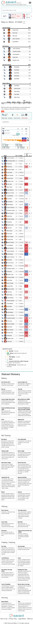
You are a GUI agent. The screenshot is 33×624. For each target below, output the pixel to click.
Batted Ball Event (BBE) (24, 399)
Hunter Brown (17, 88)
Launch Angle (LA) (22, 382)
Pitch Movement (22, 510)
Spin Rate (20, 522)
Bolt (19, 601)
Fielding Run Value (22, 569)
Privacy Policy (13, 619)
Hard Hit (11, 351)
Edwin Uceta (17, 97)
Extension (4, 530)
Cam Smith (9, 198)
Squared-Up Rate (22, 477)
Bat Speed (4, 439)
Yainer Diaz (14, 33)
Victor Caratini (10, 213)
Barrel (11, 353)
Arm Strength (21, 546)
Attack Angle (21, 451)
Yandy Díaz (9, 163)
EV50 (2, 419)
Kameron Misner (10, 251)
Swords (20, 492)
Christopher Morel (11, 161)
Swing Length (5, 451)
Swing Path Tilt (5, 477)
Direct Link (4, 118)
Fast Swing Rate (22, 439)
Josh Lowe (14, 35)
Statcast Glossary (10, 374)
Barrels (3, 389)
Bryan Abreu (17, 91)
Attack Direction (22, 462)
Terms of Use (4, 619)
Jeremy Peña (15, 30)
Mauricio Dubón (10, 193)
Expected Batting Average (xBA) (8, 408)
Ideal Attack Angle (6, 462)
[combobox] (16, 10)
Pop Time (3, 546)
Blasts (3, 492)
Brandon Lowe (16, 60)
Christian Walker (10, 169)
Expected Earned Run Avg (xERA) (25, 531)
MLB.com (30, 619)
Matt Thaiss (9, 187)
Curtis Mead (9, 201)
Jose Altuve (9, 172)
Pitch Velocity (4, 510)
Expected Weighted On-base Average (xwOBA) (24, 408)
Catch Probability (6, 584)
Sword (10, 359)
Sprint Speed (4, 601)
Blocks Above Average (24, 584)
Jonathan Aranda (16, 51)
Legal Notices (22, 619)
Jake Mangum (10, 204)
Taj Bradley (16, 67)
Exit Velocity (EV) (5, 382)
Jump (19, 558)
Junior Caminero (16, 38)
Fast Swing (12, 357)
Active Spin (4, 522)
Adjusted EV (21, 419)
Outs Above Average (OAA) (6, 570)
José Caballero (16, 54)
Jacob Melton (15, 41)
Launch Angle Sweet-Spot (8, 399)
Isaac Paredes (10, 175)
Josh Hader (16, 94)
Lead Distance (5, 558)
